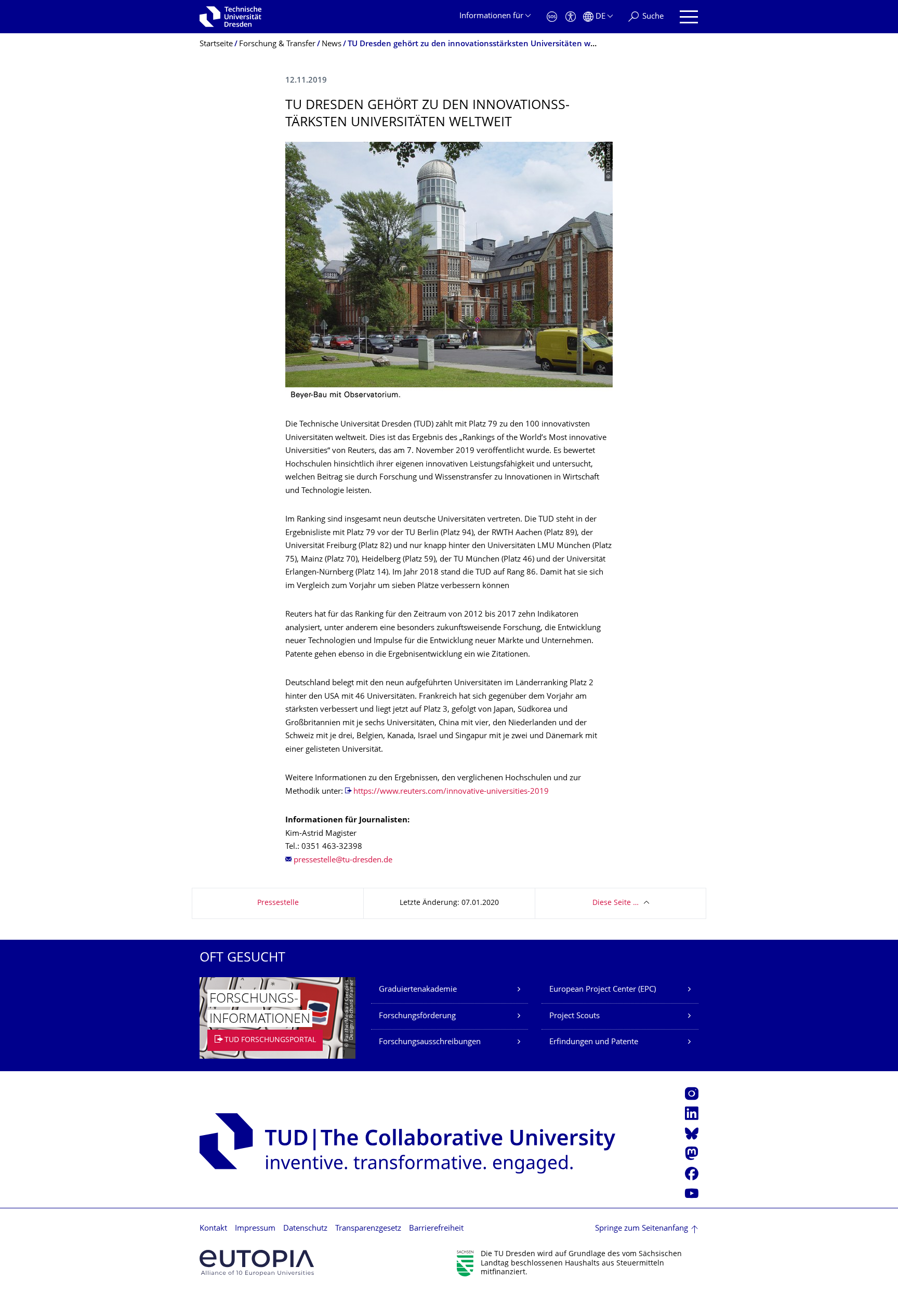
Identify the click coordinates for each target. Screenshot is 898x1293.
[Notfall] (552, 17)
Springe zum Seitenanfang (641, 1229)
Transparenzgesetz (368, 1229)
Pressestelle (278, 903)
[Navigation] (688, 17)
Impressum (255, 1229)
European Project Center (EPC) (602, 990)
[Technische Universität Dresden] (230, 17)
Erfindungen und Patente (593, 1042)
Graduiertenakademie (418, 990)
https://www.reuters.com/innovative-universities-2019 (451, 792)
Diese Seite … (615, 903)
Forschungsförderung (417, 1016)
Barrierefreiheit (436, 1229)
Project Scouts (574, 1016)
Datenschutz (305, 1229)
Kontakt (213, 1229)
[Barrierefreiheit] (570, 17)
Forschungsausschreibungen (430, 1042)
